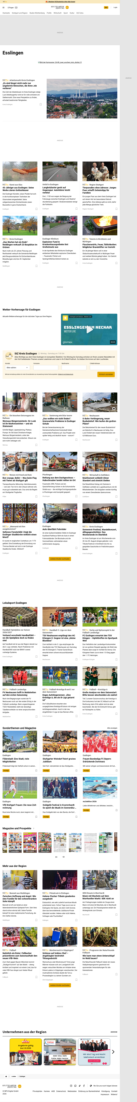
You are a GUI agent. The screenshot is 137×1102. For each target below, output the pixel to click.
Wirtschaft (57, 13)
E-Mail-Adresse (95, 363)
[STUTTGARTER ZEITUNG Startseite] (60, 7)
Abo (106, 7)
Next (113, 1080)
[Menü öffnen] (3, 7)
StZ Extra (79, 13)
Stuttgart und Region (20, 13)
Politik (49, 13)
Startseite (6, 13)
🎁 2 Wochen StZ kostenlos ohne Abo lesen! (60, 2)
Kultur (72, 13)
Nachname (65, 363)
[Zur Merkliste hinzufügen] (41, 104)
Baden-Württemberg (37, 13)
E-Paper (11, 8)
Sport (66, 13)
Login (115, 7)
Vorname (36, 363)
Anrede (7, 363)
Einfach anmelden (106, 374)
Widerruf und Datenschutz (65, 374)
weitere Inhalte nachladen (60, 588)
